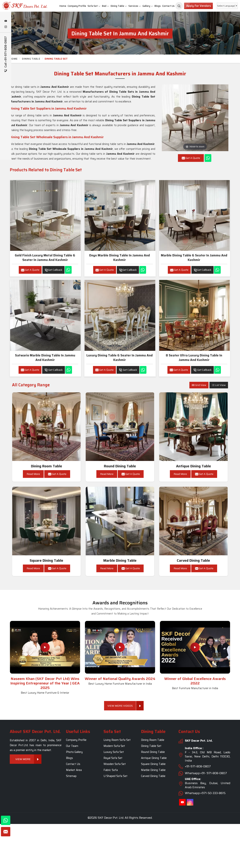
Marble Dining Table (119, 560)
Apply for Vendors (198, 6)
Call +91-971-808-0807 (6, 52)
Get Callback (55, 270)
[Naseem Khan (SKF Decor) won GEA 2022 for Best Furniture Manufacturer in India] (195, 647)
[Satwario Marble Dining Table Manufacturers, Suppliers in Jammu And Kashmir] (45, 315)
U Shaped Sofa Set (116, 776)
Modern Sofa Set (114, 746)
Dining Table (117, 6)
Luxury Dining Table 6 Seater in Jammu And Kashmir (119, 357)
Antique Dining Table (193, 466)
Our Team (72, 746)
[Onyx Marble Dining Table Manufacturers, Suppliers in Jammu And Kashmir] (119, 215)
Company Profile (77, 6)
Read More (33, 474)
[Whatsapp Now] (208, 158)
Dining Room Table (46, 466)
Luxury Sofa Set (114, 752)
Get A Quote (31, 270)
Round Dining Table (120, 466)
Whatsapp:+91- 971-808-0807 (206, 773)
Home (62, 6)
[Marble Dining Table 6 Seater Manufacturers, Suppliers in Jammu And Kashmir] (194, 215)
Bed (104, 6)
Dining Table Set (151, 746)
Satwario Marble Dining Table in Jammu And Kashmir (45, 357)
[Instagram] (5, 27)
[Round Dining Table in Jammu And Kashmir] (120, 426)
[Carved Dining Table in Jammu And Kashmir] (193, 521)
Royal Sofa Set (113, 758)
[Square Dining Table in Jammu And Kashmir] (46, 521)
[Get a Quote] (5, 831)
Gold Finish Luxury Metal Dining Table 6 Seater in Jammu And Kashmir (45, 257)
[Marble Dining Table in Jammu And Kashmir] (120, 521)
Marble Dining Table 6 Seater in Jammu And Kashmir (194, 257)
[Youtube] (5, 21)
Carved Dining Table (193, 560)
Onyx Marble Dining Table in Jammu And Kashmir (119, 257)
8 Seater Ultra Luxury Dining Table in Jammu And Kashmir (194, 357)
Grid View (200, 385)
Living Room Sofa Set (117, 740)
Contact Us (168, 6)
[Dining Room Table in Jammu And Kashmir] (46, 426)
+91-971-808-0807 (198, 766)
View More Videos (120, 706)
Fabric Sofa (111, 770)
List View (220, 385)
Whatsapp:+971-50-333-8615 (205, 793)
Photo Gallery (74, 752)
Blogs (157, 6)
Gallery (146, 6)
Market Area (74, 770)
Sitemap (71, 776)
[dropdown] (99, 6)
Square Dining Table (46, 560)
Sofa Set (93, 6)
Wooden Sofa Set (115, 764)
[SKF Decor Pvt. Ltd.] (20, 6)
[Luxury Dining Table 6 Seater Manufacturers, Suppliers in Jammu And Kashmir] (119, 315)
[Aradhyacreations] (179, 6)
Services (133, 6)
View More (23, 759)
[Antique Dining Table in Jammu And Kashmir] (193, 426)
